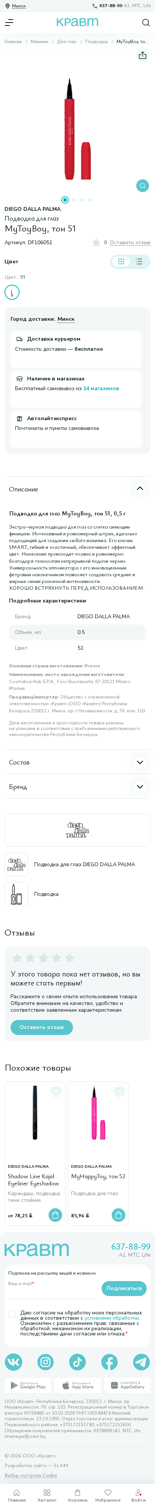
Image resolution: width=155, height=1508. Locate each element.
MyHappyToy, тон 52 (98, 1176)
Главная (13, 42)
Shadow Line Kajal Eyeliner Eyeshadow (33, 1180)
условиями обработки (112, 1318)
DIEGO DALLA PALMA (33, 209)
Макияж (39, 42)
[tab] (65, 200)
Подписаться (124, 1288)
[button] (77, 120)
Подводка (96, 42)
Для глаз (66, 42)
